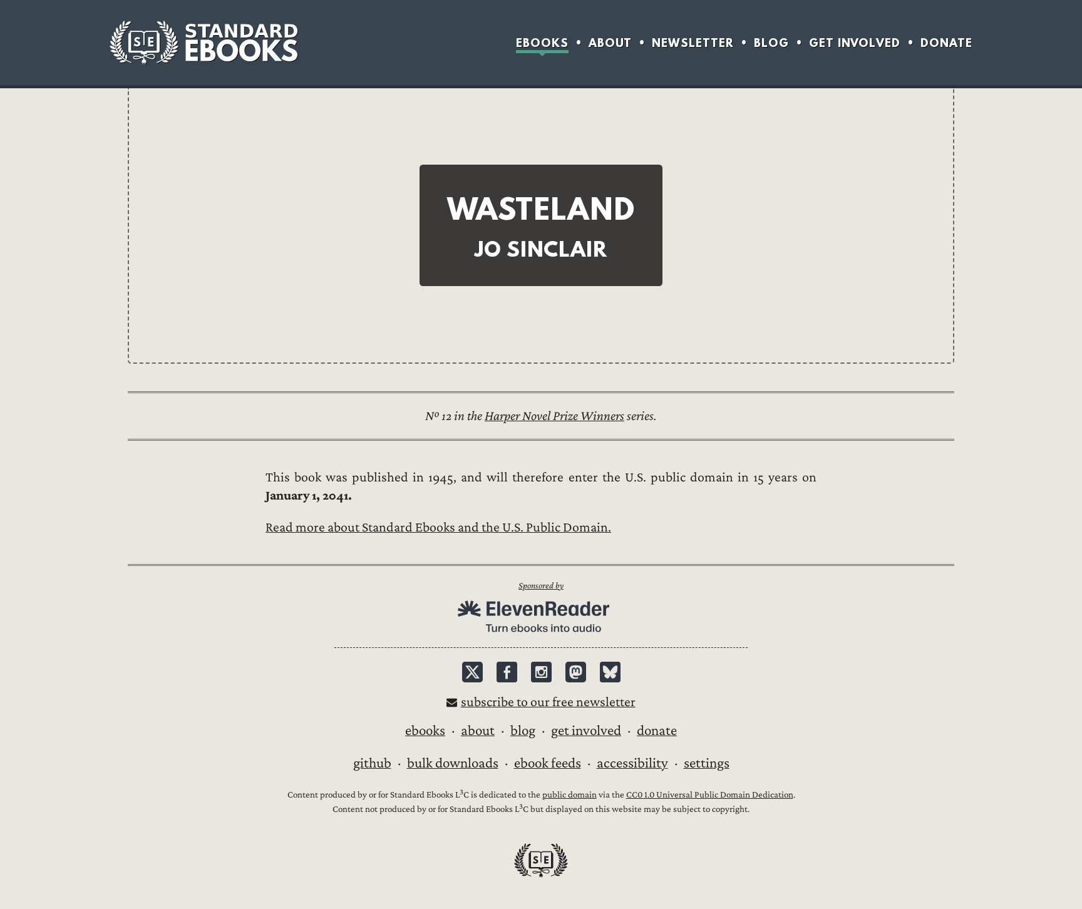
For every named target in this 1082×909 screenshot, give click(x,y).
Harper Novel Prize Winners (554, 416)
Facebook (507, 672)
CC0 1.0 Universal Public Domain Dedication (709, 794)
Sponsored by (541, 585)
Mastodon (575, 672)
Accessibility (632, 763)
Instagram (541, 672)
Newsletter (693, 43)
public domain (569, 794)
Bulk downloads (452, 763)
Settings (706, 763)
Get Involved (854, 43)
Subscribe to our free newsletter (548, 702)
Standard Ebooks (203, 42)
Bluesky (610, 672)
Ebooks (542, 43)
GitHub (372, 763)
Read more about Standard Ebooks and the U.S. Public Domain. (438, 527)
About (610, 43)
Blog (771, 43)
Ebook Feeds (547, 763)
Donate (946, 43)
